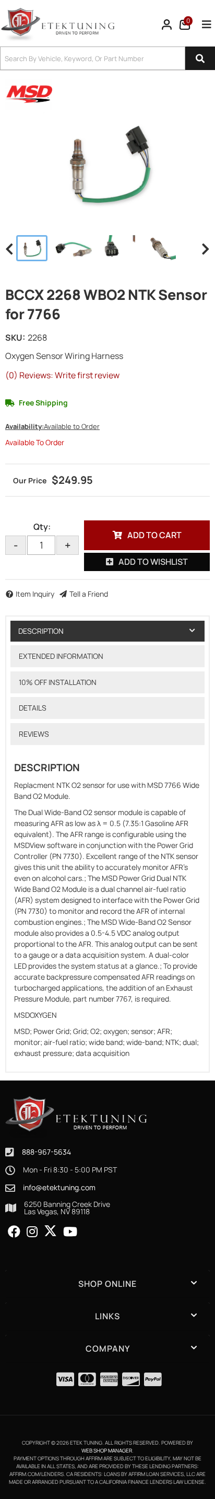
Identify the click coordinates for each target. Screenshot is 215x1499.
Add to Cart (154, 535)
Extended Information (61, 656)
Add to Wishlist (153, 561)
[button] (107, 58)
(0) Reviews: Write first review (62, 375)
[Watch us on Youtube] (70, 1232)
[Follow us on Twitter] (50, 1231)
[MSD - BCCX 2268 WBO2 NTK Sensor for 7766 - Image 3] (118, 248)
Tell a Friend (88, 594)
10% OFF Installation (58, 682)
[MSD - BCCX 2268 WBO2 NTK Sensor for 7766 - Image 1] (31, 248)
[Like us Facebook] (14, 1232)
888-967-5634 (46, 1152)
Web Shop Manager (106, 1450)
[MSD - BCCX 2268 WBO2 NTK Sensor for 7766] (28, 93)
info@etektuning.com (59, 1187)
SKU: (15, 337)
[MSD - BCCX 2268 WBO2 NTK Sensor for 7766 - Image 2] (73, 248)
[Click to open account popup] (167, 24)
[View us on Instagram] (32, 1232)
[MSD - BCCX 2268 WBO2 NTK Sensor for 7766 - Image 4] (159, 248)
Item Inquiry (35, 594)
